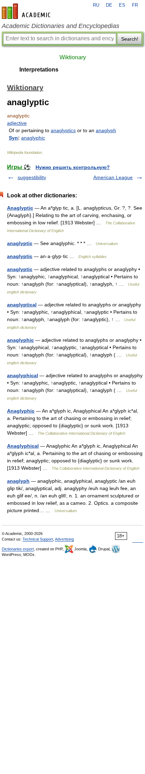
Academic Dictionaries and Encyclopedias (60, 25)
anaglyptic (19, 243)
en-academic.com (27, 11)
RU (96, 5)
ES (122, 5)
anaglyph (106, 130)
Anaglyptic (20, 208)
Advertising (64, 539)
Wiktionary (72, 57)
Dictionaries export (18, 549)
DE (109, 5)
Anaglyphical (23, 446)
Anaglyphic (20, 411)
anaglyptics (63, 130)
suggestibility (32, 177)
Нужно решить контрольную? (73, 167)
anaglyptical (22, 304)
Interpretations (38, 70)
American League (113, 177)
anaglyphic (33, 138)
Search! (129, 39)
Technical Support (38, 539)
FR (135, 5)
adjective (17, 123)
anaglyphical (22, 375)
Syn (13, 138)
